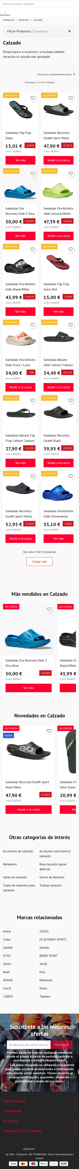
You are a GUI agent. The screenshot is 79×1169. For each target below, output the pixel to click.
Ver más (20, 160)
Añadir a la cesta (58, 160)
